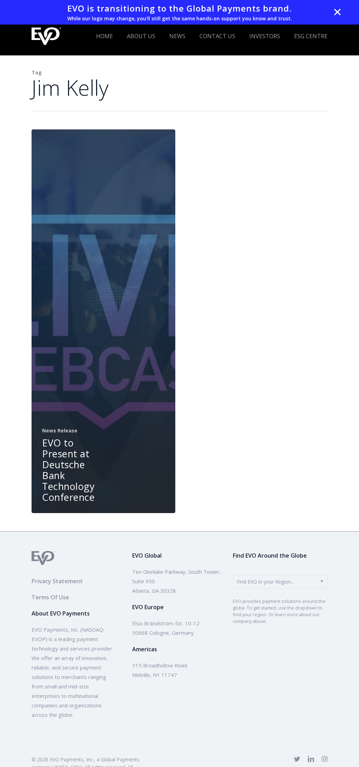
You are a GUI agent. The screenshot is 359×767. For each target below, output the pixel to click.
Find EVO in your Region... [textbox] (265, 581)
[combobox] (280, 582)
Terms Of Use (50, 597)
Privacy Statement (57, 581)
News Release (59, 430)
